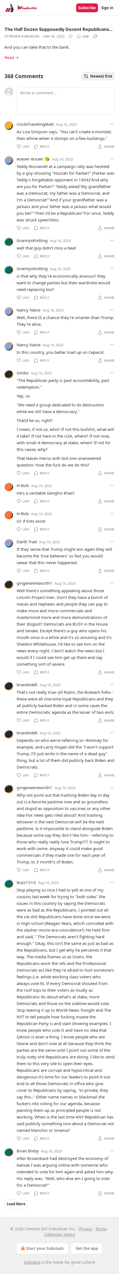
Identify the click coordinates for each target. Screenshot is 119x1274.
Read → (11, 57)
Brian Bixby (28, 1151)
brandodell (27, 684)
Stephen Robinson (22, 36)
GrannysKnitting (32, 240)
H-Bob (23, 485)
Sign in (107, 7)
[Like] (70, 36)
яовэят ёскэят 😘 (33, 159)
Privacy (85, 1228)
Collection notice (59, 1234)
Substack (32, 1262)
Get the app (87, 1248)
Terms (101, 1228)
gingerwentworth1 (34, 583)
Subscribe (87, 7)
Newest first (101, 76)
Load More (16, 1203)
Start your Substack (45, 1248)
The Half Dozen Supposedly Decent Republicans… (58, 29)
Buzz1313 (26, 882)
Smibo (23, 373)
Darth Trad (27, 541)
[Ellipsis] (111, 124)
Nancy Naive (28, 310)
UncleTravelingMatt (35, 124)
